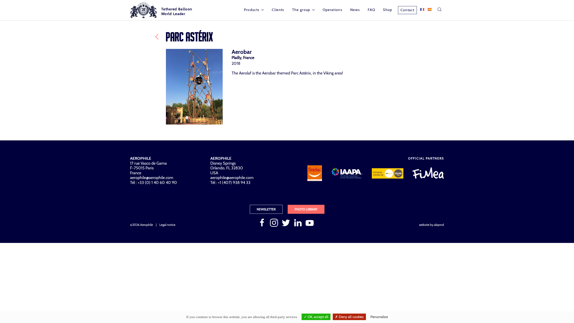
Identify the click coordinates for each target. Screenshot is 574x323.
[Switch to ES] (430, 9)
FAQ (371, 10)
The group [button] (301, 10)
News (355, 10)
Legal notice (167, 225)
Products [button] (252, 10)
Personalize (379, 317)
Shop (387, 10)
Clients (278, 10)
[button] (439, 9)
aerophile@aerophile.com (151, 177)
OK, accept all (317, 317)
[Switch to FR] (422, 9)
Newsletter (266, 209)
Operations (332, 10)
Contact (407, 10)
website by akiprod (431, 225)
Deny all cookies (351, 317)
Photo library (306, 209)
